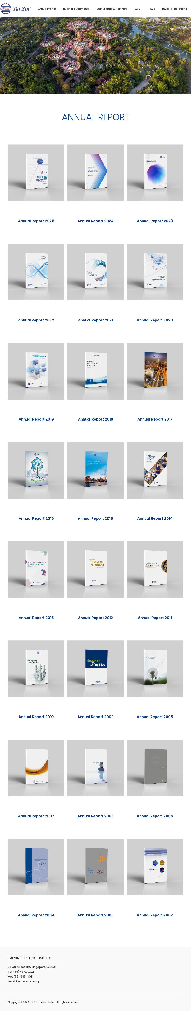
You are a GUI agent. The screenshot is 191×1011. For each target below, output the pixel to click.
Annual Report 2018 (95, 419)
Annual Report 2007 (36, 816)
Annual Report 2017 (154, 419)
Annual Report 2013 (36, 617)
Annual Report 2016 (36, 518)
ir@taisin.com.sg (27, 981)
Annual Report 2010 (36, 716)
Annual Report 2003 (95, 915)
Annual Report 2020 (155, 320)
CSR (137, 9)
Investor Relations (174, 9)
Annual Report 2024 (95, 221)
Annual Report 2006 (95, 816)
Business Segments (76, 9)
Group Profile (47, 9)
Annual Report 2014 (155, 518)
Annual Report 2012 (95, 617)
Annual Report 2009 (95, 716)
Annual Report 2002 (155, 915)
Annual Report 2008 (155, 716)
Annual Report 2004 (36, 915)
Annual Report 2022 (36, 320)
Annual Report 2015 (95, 518)
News (151, 9)
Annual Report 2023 (155, 221)
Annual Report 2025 (36, 221)
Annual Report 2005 (155, 816)
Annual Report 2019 (36, 419)
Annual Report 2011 (155, 617)
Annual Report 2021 (95, 320)
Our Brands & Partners (112, 9)
